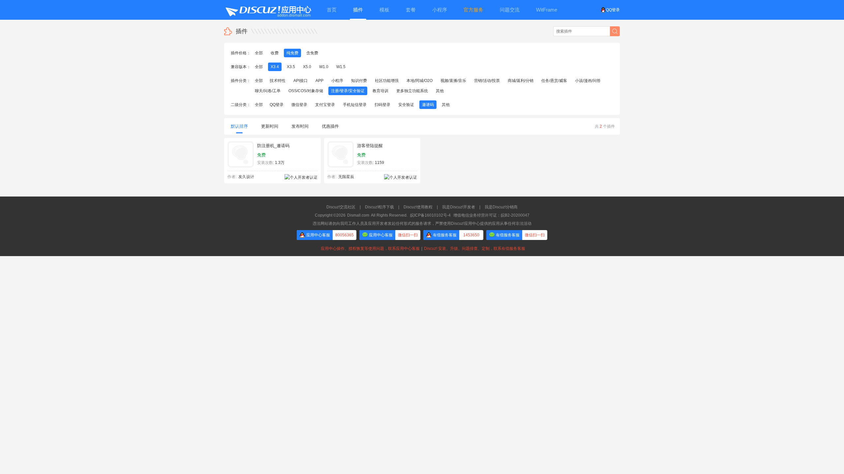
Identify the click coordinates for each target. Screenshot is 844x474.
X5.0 (307, 67)
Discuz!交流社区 (340, 207)
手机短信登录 (355, 104)
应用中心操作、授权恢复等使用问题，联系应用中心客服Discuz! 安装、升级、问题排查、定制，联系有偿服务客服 (422, 248)
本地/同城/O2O (420, 80)
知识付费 (359, 80)
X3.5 (291, 67)
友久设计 (246, 176)
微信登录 (299, 104)
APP (319, 80)
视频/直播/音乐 (453, 80)
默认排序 (239, 126)
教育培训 (380, 91)
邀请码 (428, 104)
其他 (440, 91)
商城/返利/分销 (520, 80)
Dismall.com (358, 215)
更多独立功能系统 (412, 91)
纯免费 (292, 53)
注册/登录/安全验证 (348, 91)
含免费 (312, 53)
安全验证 (406, 104)
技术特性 (278, 80)
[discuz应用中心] (268, 10)
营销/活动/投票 (487, 80)
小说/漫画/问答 (588, 80)
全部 (259, 53)
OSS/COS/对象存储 (305, 91)
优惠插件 (330, 126)
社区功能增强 (387, 80)
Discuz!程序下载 (379, 207)
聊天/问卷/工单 (268, 91)
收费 (275, 53)
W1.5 (341, 67)
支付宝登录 (325, 104)
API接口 (300, 80)
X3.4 (275, 67)
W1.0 (323, 67)
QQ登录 (613, 10)
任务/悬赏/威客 (554, 80)
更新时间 (269, 126)
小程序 (337, 80)
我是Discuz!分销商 (501, 207)
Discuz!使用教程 (418, 207)
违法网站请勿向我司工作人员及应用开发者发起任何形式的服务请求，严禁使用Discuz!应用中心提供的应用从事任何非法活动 (422, 223)
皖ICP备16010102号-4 (430, 215)
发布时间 (300, 126)
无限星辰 (346, 176)
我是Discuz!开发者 (458, 207)
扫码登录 (382, 104)
